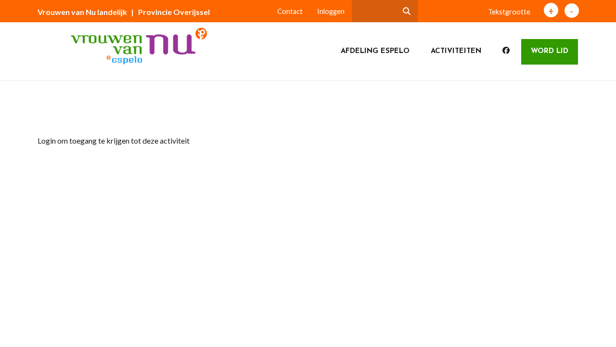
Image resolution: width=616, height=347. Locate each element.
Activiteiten (456, 51)
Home (55, 112)
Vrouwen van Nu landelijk (82, 11)
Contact (290, 11)
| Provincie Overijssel (170, 11)
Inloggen (331, 11)
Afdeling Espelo (375, 51)
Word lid (549, 51)
